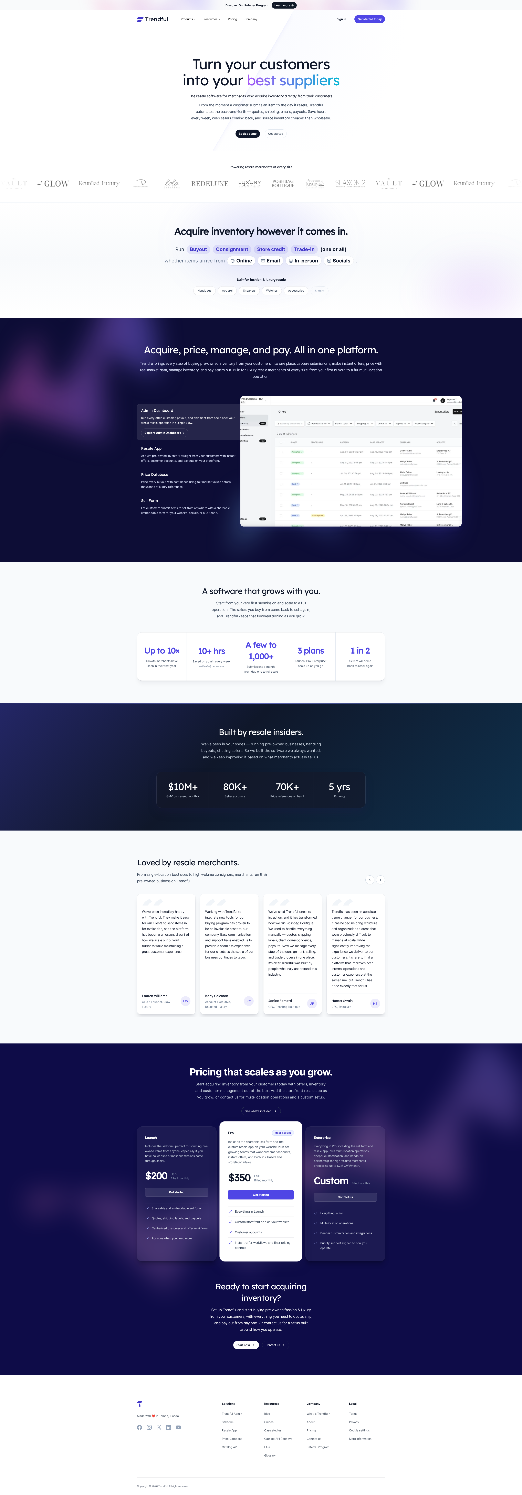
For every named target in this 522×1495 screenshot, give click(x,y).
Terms (353, 1413)
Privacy (354, 1422)
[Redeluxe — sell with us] (104, 183)
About (311, 1422)
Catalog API (230, 1447)
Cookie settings (359, 1430)
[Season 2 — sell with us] (244, 183)
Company (250, 19)
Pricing (232, 19)
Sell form (227, 1422)
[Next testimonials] (380, 879)
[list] (261, 955)
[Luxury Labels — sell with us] (144, 183)
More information (360, 1438)
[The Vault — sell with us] (283, 183)
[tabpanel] (312, 461)
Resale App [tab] (151, 448)
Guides (268, 1422)
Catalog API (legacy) (278, 1438)
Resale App (229, 1430)
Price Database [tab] (154, 474)
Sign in (341, 19)
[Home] (152, 19)
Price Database (232, 1438)
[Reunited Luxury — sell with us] (368, 183)
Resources (210, 19)
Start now (243, 1345)
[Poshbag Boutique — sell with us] (177, 183)
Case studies (272, 1430)
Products (187, 19)
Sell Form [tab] (149, 500)
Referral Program (318, 1447)
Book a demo (248, 133)
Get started (275, 133)
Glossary (270, 1455)
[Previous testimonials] (369, 879)
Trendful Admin (232, 1413)
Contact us (345, 1197)
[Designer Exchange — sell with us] (35, 183)
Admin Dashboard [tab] (157, 410)
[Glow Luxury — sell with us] (322, 183)
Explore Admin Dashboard (165, 432)
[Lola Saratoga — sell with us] (66, 183)
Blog (267, 1413)
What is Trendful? (318, 1413)
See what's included (258, 1111)
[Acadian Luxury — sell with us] (209, 183)
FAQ (267, 1447)
